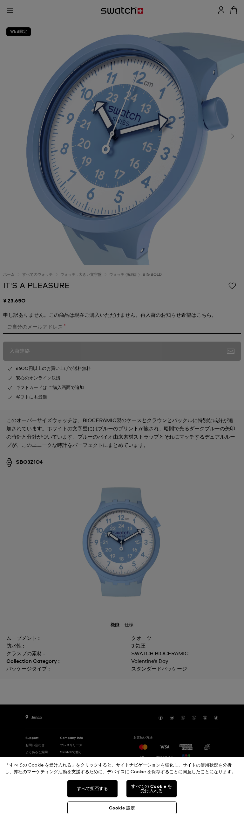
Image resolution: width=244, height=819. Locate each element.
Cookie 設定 (122, 808)
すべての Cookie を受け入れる (151, 788)
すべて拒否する (92, 789)
